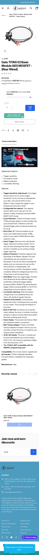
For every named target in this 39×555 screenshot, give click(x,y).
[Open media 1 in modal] (20, 37)
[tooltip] (22, 117)
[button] (19, 553)
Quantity (6, 103)
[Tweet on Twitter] (13, 130)
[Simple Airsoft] (8, 470)
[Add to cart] (19, 425)
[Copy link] (28, 130)
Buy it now (19, 122)
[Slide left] (4, 37)
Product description (9, 141)
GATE (5, 59)
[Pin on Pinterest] (18, 130)
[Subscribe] (33, 452)
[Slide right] (35, 37)
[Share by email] (23, 130)
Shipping (4, 83)
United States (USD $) (27, 2)
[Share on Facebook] (8, 130)
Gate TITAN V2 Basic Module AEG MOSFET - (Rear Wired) (19, 416)
